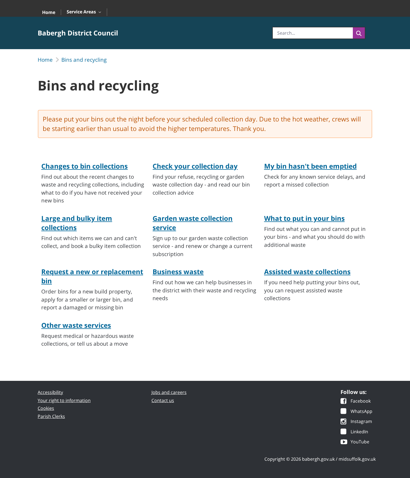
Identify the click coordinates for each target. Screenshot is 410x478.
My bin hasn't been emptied (310, 166)
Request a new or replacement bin (92, 276)
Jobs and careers (169, 392)
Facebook (361, 401)
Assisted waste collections (307, 271)
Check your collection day (195, 166)
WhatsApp (361, 411)
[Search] (359, 33)
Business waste (178, 271)
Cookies (46, 408)
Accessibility (50, 392)
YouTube (360, 442)
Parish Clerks (51, 416)
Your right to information (64, 400)
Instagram (361, 421)
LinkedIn (359, 432)
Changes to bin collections (84, 166)
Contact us (162, 400)
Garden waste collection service (193, 223)
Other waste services (76, 325)
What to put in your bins (304, 218)
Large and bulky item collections (76, 223)
